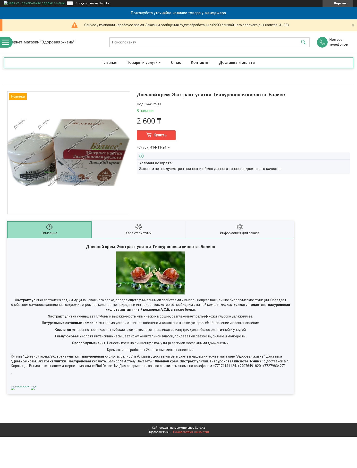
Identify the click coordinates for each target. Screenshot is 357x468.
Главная (109, 62)
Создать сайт (85, 3)
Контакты (200, 62)
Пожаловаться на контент (191, 432)
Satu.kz (200, 427)
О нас (176, 62)
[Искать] (303, 42)
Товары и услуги (142, 62)
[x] (33, 386)
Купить (160, 135)
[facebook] (20, 386)
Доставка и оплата (237, 62)
